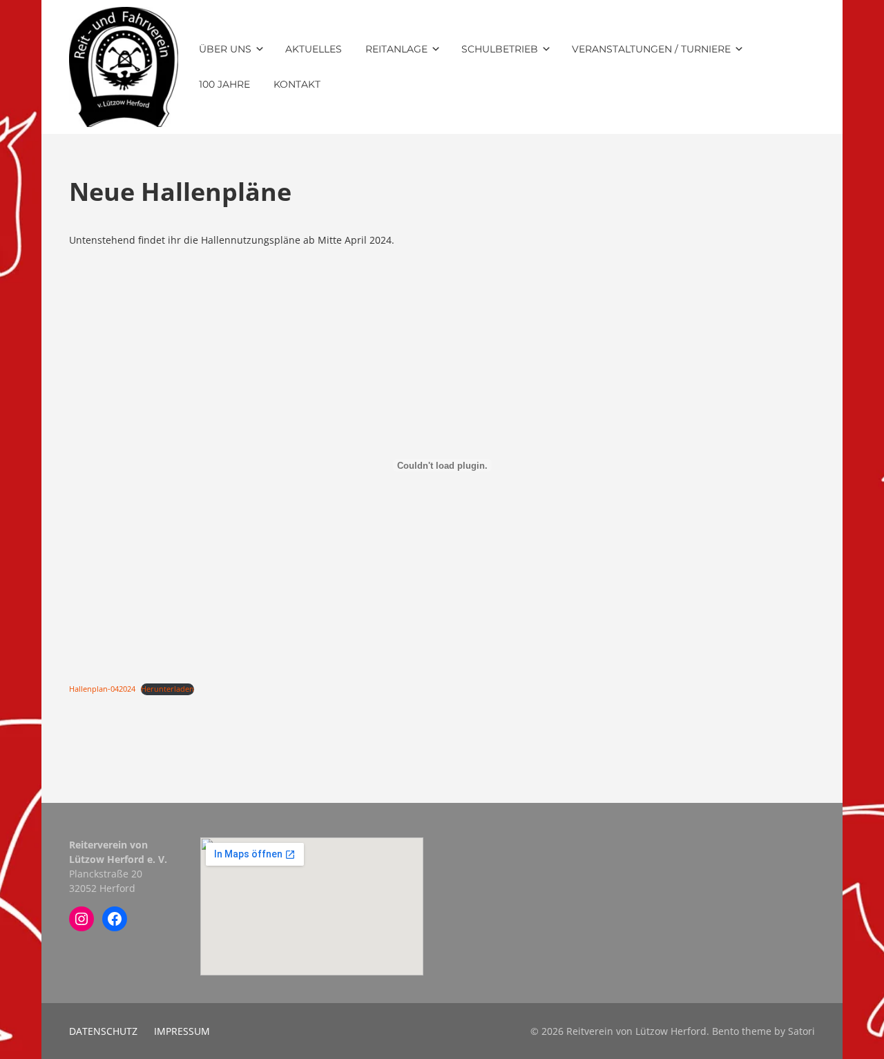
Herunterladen (167, 688)
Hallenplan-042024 (102, 688)
